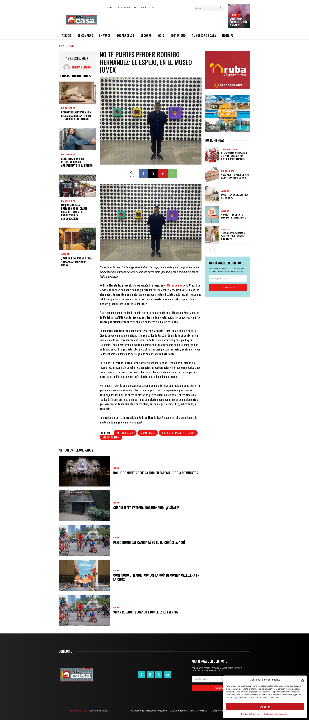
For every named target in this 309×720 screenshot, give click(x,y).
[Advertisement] (166, 19)
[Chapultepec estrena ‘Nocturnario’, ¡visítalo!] (84, 505)
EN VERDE (234, 15)
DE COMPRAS (68, 108)
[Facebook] (143, 173)
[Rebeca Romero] (67, 67)
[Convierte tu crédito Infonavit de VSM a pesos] (212, 214)
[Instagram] (150, 674)
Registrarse (228, 287)
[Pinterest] (163, 173)
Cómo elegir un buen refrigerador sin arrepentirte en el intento (77, 162)
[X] (153, 173)
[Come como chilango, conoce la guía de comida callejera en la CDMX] (84, 575)
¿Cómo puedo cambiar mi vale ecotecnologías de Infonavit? (233, 236)
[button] (302, 679)
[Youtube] (167, 674)
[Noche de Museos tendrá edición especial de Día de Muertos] (84, 471)
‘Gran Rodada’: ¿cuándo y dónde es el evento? (145, 612)
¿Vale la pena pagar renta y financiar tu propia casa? (76, 261)
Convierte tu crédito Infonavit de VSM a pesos (233, 216)
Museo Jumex (174, 285)
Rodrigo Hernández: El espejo (178, 433)
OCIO (71, 45)
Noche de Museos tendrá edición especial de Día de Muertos (155, 472)
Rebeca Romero (81, 67)
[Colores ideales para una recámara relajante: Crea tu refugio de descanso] (77, 93)
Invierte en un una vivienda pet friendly (234, 196)
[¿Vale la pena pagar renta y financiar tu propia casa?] (77, 239)
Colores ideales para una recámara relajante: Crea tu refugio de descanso (76, 115)
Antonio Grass (125, 433)
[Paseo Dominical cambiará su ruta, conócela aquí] (84, 540)
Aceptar (265, 706)
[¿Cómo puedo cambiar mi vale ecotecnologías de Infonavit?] (212, 234)
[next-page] (213, 250)
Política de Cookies (250, 714)
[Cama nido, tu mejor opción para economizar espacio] (212, 174)
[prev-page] (207, 250)
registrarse (221, 688)
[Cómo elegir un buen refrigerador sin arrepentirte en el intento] (77, 139)
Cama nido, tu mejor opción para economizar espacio (235, 176)
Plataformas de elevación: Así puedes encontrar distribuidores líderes (234, 156)
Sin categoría (229, 149)
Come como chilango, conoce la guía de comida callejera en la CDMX (156, 577)
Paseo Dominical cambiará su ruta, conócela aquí (149, 542)
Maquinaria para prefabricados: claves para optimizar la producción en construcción (74, 211)
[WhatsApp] (172, 173)
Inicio (62, 45)
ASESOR (65, 254)
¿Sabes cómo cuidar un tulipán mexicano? (238, 22)
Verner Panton (111, 437)
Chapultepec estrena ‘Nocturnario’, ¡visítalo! (146, 507)
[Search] (221, 8)
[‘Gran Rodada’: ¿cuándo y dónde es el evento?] (84, 610)
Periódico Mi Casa (78, 710)
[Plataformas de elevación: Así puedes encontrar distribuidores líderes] (212, 154)
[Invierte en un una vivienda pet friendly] (212, 194)
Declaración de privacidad (275, 714)
